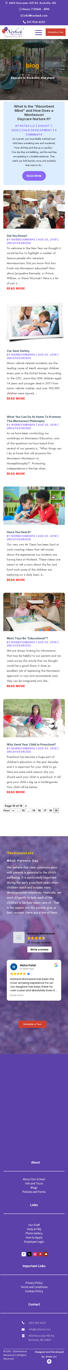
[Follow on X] (29, 1254)
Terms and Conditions (34, 1287)
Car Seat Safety (18, 351)
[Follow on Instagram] (35, 1254)
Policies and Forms (34, 1192)
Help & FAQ (34, 1229)
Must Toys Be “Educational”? (27, 638)
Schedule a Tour (55, 32)
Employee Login (34, 1242)
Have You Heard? (19, 532)
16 (39, 810)
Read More (34, 175)
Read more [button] (16, 995)
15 (33, 810)
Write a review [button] (39, 949)
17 (45, 810)
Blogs (34, 1188)
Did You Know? (17, 236)
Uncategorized (19, 243)
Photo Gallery (34, 1233)
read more (16, 288)
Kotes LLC (27, 125)
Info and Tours (34, 1183)
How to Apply (34, 1237)
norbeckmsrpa (23, 239)
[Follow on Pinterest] (40, 1254)
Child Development (36, 130)
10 (23, 810)
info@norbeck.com (40, 1329)
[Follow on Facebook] (24, 1254)
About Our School (34, 1179)
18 (50, 810)
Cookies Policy (34, 1291)
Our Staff (34, 1225)
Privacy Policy (34, 1283)
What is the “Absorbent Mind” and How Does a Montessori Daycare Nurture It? (34, 112)
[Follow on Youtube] (46, 1254)
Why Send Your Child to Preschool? (31, 744)
